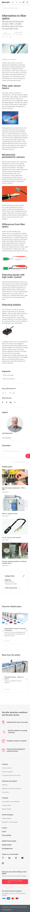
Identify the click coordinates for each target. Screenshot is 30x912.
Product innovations (7, 771)
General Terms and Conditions (18, 907)
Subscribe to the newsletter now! (15, 881)
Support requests (6, 818)
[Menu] (27, 2)
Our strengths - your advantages (11, 801)
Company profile (6, 805)
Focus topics (5, 792)
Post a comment (20, 462)
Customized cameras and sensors (11, 775)
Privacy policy (5, 907)
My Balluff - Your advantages (10, 822)
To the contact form (11, 588)
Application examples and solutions (11, 788)
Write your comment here (12, 451)
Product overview (6, 768)
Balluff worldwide (6, 809)
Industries (4, 785)
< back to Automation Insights (10, 8)
